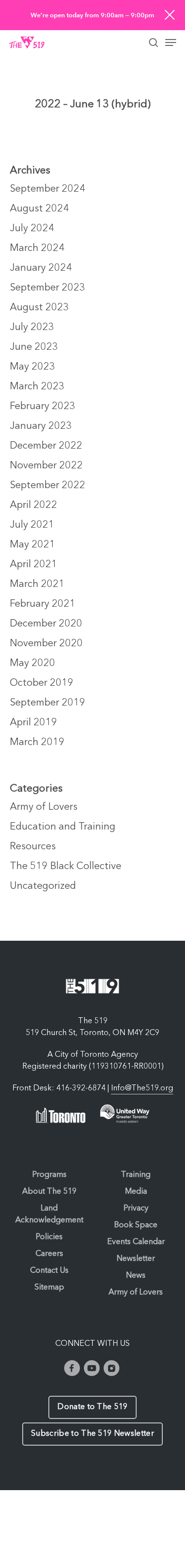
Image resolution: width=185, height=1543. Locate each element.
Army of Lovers (43, 807)
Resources (33, 847)
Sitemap (49, 1288)
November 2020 (46, 644)
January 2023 (41, 426)
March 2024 (37, 248)
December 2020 (46, 624)
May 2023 (32, 367)
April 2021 (33, 565)
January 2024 (41, 268)
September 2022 (47, 486)
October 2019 (42, 683)
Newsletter (135, 1259)
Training (135, 1175)
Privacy (135, 1208)
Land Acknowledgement (49, 1214)
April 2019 (33, 723)
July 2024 (32, 229)
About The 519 (49, 1192)
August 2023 (39, 308)
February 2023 (42, 407)
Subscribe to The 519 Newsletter (92, 1434)
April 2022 (33, 505)
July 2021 (32, 525)
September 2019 (47, 703)
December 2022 (46, 446)
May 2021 (32, 545)
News (136, 1276)
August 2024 (39, 209)
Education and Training (62, 827)
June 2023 (34, 347)
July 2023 (32, 328)
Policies (49, 1237)
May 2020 (32, 663)
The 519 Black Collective (65, 867)
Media (136, 1192)
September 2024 (47, 189)
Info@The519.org (142, 1088)
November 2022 (46, 466)
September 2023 (47, 288)
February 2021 (42, 604)
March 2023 (37, 387)
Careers (49, 1254)
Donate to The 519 (92, 1407)
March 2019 (37, 743)
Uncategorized (43, 886)
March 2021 (37, 584)
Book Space (135, 1225)
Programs (49, 1175)
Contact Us (49, 1271)
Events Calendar (136, 1242)
